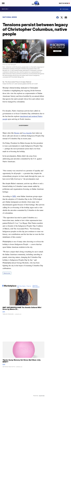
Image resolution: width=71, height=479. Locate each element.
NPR (14, 196)
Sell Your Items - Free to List (24, 286)
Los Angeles (27, 133)
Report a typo (7, 273)
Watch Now (64, 3)
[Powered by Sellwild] (41, 395)
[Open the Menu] (3, 3)
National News (10, 17)
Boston (16, 133)
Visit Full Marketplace (36, 286)
